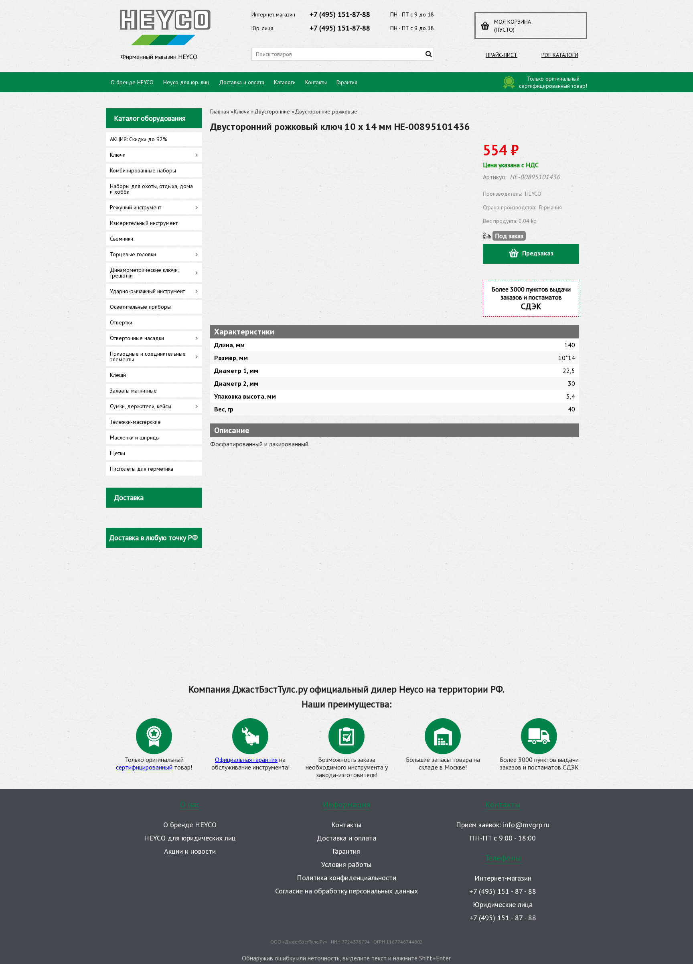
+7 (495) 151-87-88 (340, 14)
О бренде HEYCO (132, 82)
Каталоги (285, 82)
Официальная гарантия (246, 759)
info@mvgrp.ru (526, 824)
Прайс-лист (501, 55)
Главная (219, 111)
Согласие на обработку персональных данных (346, 890)
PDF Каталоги (559, 55)
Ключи (241, 111)
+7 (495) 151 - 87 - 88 (502, 891)
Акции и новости (190, 851)
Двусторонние (272, 111)
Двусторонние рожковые (326, 111)
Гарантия (346, 82)
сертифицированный (144, 767)
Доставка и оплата (241, 82)
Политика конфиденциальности (346, 877)
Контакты (316, 82)
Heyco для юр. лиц (186, 82)
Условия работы (346, 864)
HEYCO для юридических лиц (190, 837)
